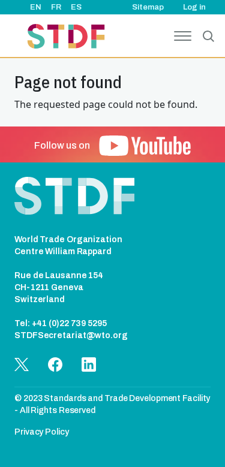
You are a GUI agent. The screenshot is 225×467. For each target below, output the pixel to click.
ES (76, 7)
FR (56, 7)
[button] (145, 145)
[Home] (66, 38)
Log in (194, 7)
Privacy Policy (41, 431)
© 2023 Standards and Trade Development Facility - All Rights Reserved (112, 404)
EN (35, 7)
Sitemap (148, 7)
